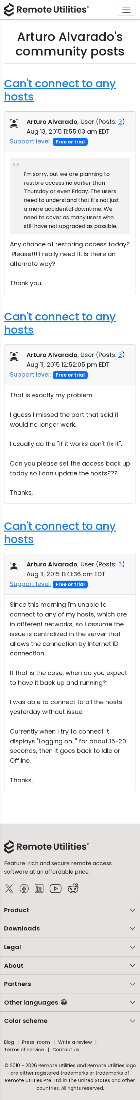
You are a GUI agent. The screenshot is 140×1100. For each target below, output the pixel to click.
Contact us (65, 1049)
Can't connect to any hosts (60, 90)
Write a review (75, 1042)
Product (16, 910)
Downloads (22, 928)
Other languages (31, 1002)
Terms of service (24, 1049)
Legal (12, 947)
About (13, 965)
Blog (9, 1042)
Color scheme (26, 1020)
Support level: (30, 141)
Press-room (36, 1042)
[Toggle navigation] (126, 9)
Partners (17, 984)
